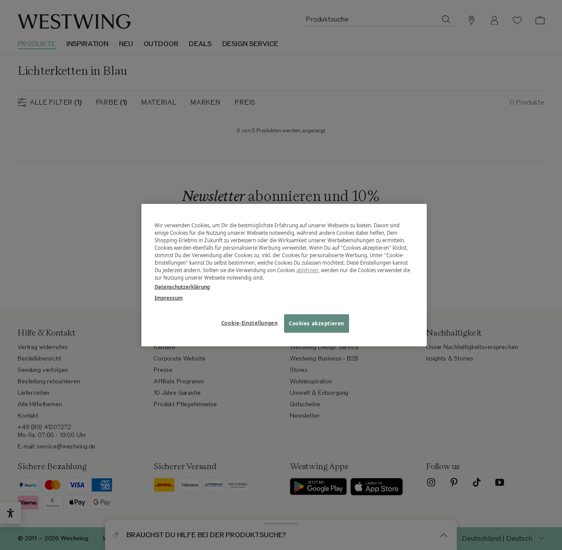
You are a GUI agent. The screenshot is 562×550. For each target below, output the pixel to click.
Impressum (169, 298)
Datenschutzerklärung (182, 287)
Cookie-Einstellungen (249, 323)
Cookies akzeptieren (316, 323)
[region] (284, 275)
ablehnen (307, 270)
